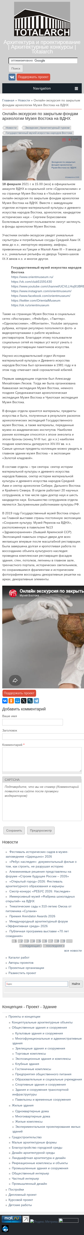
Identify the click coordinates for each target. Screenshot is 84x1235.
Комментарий (13, 745)
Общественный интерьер (30, 1173)
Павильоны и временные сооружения (43, 1099)
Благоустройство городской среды (37, 1147)
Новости (24, 100)
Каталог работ (19, 957)
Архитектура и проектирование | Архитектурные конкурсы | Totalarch (42, 47)
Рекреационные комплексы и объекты (40, 1163)
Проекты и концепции (24, 1016)
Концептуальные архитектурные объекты (42, 1022)
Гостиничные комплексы (33, 1069)
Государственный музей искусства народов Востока (39, 133)
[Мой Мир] (17, 700)
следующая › (32, 946)
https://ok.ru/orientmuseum (30, 305)
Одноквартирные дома (32, 1111)
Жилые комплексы (29, 1121)
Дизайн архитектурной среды (33, 1152)
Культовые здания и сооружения (39, 1033)
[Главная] (42, 35)
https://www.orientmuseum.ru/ (32, 277)
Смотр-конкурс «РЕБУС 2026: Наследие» (39, 891)
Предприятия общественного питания (43, 1074)
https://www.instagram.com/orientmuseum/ (41, 291)
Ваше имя (9, 716)
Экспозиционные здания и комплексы (43, 1058)
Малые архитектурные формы (34, 1142)
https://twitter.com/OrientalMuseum (35, 300)
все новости (73, 950)
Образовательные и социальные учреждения (48, 1079)
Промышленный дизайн (29, 1183)
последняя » (55, 946)
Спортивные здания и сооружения (40, 1084)
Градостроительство (27, 1137)
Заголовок (9, 730)
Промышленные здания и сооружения (40, 1168)
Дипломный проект (23, 1194)
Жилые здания (23, 1105)
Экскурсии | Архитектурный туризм (47, 127)
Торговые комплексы (30, 1053)
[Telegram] (36, 700)
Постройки (16, 1189)
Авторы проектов (21, 962)
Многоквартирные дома (32, 1116)
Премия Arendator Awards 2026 (32, 916)
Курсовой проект (21, 1200)
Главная (8, 100)
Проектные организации (26, 968)
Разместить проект (22, 973)
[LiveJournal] (30, 700)
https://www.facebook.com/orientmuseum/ (40, 296)
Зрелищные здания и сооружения (40, 1048)
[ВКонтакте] (5, 700)
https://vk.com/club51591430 (31, 281)
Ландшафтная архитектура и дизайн (39, 1158)
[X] (23, 700)
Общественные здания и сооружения (39, 1027)
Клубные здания (27, 1064)
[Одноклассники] (11, 700)
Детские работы (20, 1205)
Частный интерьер (25, 1178)
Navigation (42, 88)
